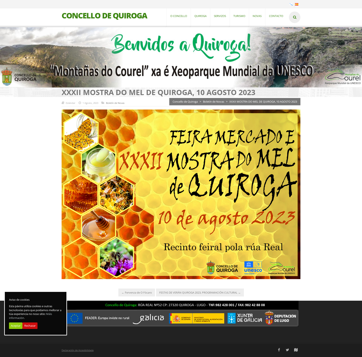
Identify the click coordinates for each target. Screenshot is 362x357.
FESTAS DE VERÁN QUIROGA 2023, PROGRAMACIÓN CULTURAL (200, 292)
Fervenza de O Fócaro (137, 292)
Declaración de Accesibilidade (78, 350)
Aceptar (16, 326)
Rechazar (30, 326)
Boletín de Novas (115, 102)
